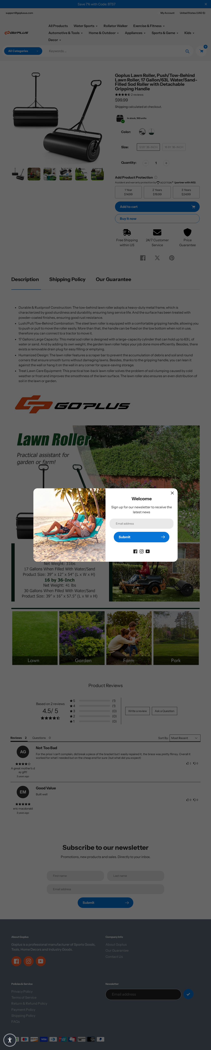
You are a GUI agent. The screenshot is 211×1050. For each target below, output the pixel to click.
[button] (9, 1040)
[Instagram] (141, 551)
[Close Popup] (172, 493)
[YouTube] (148, 551)
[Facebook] (135, 551)
